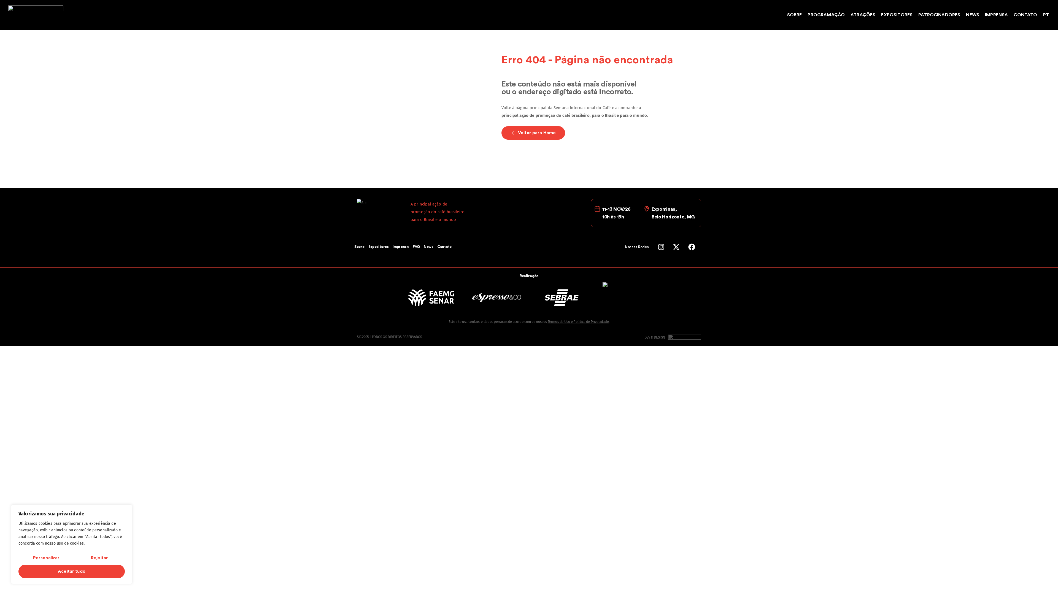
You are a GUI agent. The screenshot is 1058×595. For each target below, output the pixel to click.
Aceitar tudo (71, 571)
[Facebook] (691, 247)
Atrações (863, 15)
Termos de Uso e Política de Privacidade (578, 322)
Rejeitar (99, 558)
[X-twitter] (676, 247)
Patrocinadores (939, 15)
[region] (71, 544)
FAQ (416, 246)
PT (1046, 15)
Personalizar (46, 558)
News (972, 15)
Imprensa (996, 15)
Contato (1025, 15)
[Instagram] (661, 247)
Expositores (897, 15)
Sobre (794, 15)
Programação (826, 15)
